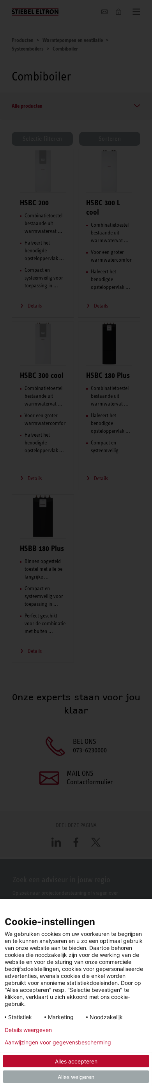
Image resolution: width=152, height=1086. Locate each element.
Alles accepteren (76, 1061)
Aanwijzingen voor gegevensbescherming (58, 1042)
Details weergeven (28, 1030)
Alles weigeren (76, 1077)
